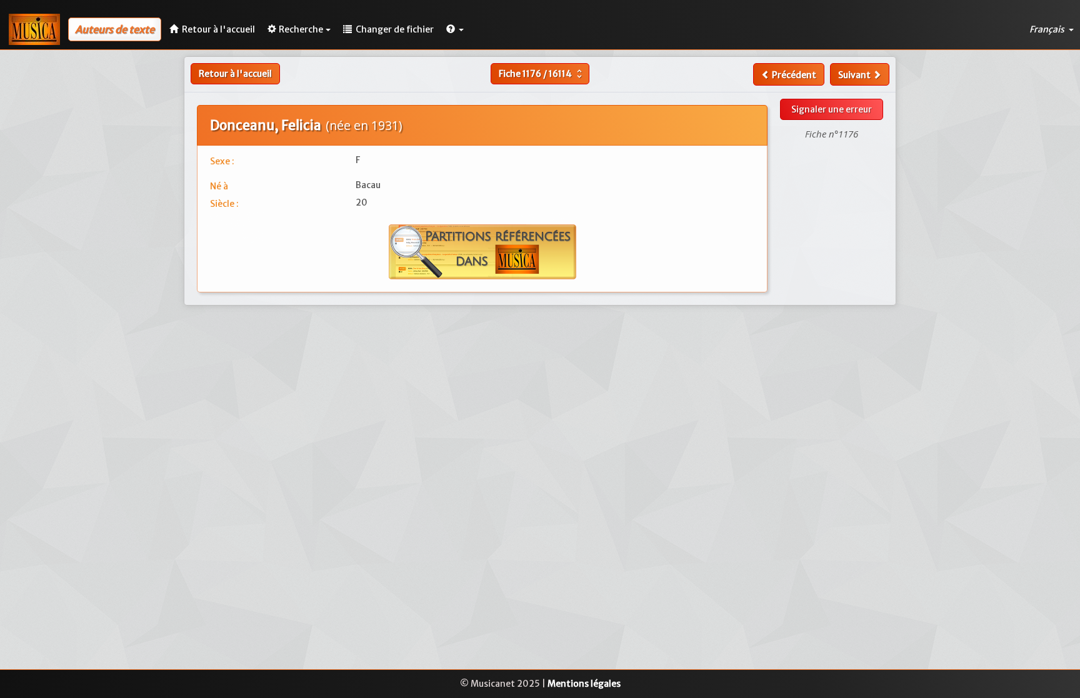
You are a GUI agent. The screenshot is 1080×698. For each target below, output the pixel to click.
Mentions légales (584, 683)
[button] (455, 29)
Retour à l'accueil (235, 73)
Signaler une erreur (831, 109)
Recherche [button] (301, 29)
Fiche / (542, 73)
